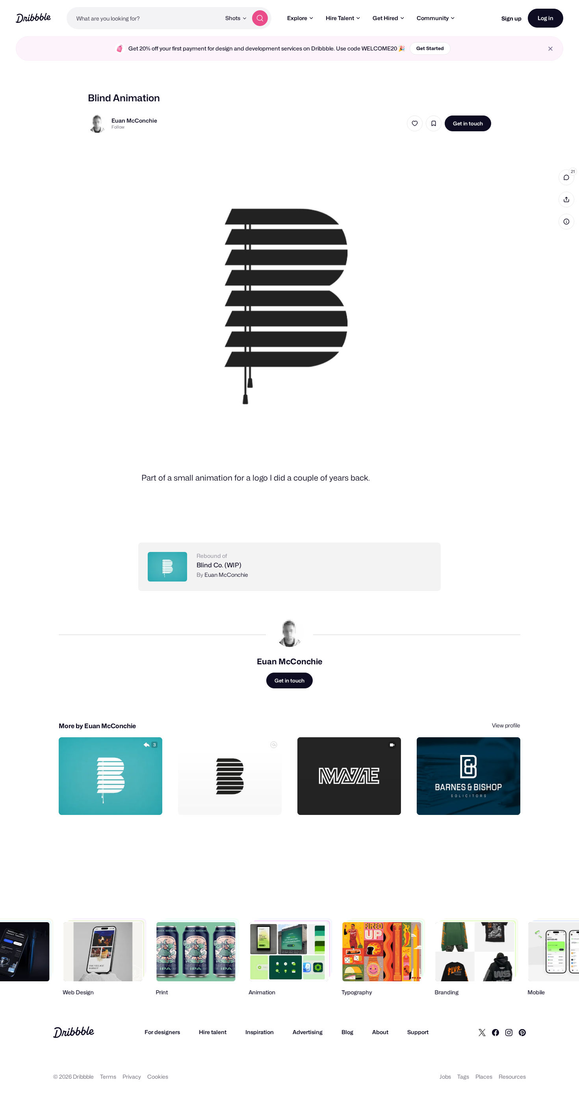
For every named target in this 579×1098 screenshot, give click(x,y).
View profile (506, 725)
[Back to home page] (33, 18)
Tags (463, 1076)
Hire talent (212, 1032)
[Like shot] (415, 123)
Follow (117, 127)
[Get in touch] (116, 800)
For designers (162, 1032)
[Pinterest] (522, 1032)
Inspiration (259, 1032)
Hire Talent (340, 18)
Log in (545, 18)
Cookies (157, 1076)
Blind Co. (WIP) (219, 565)
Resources (512, 1076)
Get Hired (385, 18)
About (380, 1032)
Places (483, 1076)
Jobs (445, 1076)
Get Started (430, 48)
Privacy (131, 1076)
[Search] (260, 18)
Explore (297, 18)
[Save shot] (434, 123)
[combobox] (144, 18)
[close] (550, 49)
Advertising (308, 1032)
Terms (108, 1076)
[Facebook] (495, 1032)
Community (433, 18)
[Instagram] (508, 1032)
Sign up (511, 18)
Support (418, 1032)
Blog (347, 1032)
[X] (482, 1032)
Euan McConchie (134, 120)
